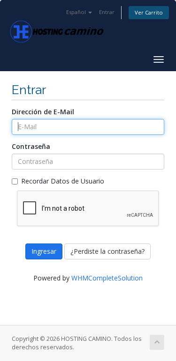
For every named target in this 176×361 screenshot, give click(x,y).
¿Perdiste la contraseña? (107, 251)
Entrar (107, 11)
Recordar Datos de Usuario (62, 181)
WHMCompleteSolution (107, 277)
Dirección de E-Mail (43, 111)
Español (76, 11)
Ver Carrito (149, 12)
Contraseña (31, 146)
